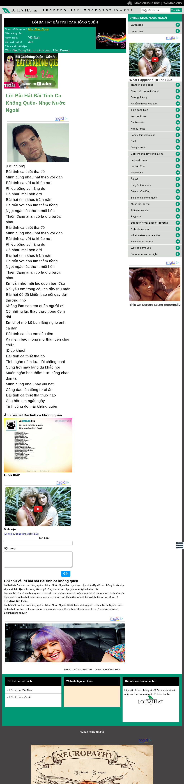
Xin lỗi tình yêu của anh (144, 103)
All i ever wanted (140, 210)
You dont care (139, 116)
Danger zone (138, 147)
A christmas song (140, 229)
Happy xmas (138, 128)
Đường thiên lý (139, 97)
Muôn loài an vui (140, 203)
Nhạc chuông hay (108, 669)
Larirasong (137, 24)
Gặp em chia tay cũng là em (147, 153)
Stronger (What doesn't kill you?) (149, 222)
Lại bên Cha (138, 166)
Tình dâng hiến (139, 109)
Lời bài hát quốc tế (20, 697)
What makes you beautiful (145, 235)
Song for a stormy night (144, 254)
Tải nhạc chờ (173, 3)
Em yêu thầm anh (141, 185)
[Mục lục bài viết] (180, 545)
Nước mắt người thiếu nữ (145, 91)
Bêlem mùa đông (140, 191)
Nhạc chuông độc (147, 3)
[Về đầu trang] (180, 780)
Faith (134, 141)
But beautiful (138, 122)
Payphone (136, 216)
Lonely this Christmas (143, 134)
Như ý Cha (137, 172)
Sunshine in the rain (142, 241)
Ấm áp (134, 178)
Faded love (137, 31)
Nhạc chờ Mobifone (78, 669)
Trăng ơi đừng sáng (142, 84)
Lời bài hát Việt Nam (21, 690)
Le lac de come (139, 160)
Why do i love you (141, 247)
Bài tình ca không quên (144, 197)
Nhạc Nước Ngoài (38, 29)
